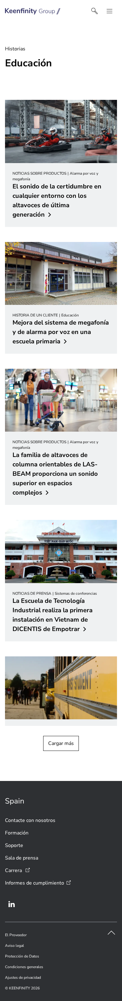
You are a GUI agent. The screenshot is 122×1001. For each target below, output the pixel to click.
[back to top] (111, 932)
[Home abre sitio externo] (33, 11)
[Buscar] (94, 11)
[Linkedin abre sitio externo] (11, 904)
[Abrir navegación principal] (109, 11)
